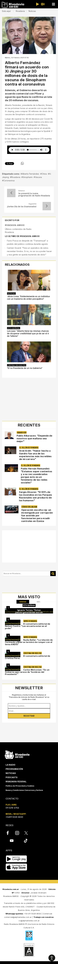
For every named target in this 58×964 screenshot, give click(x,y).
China (44, 174)
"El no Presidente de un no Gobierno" (24, 368)
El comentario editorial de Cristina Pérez (27, 657)
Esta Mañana (14, 328)
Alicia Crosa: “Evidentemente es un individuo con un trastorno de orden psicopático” (28, 297)
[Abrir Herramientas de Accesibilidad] (51, 958)
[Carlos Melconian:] (12, 668)
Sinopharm (28, 177)
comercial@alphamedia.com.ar (18, 917)
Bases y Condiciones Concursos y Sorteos (24, 790)
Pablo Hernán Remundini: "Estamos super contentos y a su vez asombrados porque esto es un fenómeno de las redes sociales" (36, 475)
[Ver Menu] (53, 4)
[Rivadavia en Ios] (16, 867)
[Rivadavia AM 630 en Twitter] (28, 833)
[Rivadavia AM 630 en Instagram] (18, 833)
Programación (14, 769)
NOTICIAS (11, 293)
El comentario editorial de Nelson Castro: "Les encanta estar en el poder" (27, 626)
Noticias (11, 773)
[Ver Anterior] (11, 193)
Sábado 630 (21, 432)
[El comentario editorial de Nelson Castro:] (12, 622)
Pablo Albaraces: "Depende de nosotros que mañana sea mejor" (34, 438)
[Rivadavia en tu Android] (16, 859)
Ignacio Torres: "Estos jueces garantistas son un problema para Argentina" (29, 612)
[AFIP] (29, 935)
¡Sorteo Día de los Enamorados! (21, 206)
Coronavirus (9, 180)
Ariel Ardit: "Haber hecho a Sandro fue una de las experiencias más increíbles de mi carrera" (35, 455)
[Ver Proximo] (47, 206)
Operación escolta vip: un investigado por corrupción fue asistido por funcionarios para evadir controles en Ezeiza (37, 515)
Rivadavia (15, 177)
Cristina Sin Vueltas (17, 365)
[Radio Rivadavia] (17, 754)
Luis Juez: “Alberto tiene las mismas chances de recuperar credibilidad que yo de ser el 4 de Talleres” (28, 333)
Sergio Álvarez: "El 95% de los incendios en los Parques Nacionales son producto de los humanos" (35, 496)
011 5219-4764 (12, 808)
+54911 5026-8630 (14, 817)
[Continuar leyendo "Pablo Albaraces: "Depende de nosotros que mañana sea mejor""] (9, 435)
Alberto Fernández (30, 174)
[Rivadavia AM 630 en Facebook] (9, 833)
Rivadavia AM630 (15, 225)
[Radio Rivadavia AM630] (13, 5)
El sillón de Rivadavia (28, 447)
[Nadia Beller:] (12, 638)
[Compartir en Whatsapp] (22, 163)
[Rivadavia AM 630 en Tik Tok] (26, 840)
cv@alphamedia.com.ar (29, 920)
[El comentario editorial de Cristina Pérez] (12, 654)
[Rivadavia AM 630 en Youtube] (12, 840)
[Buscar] (53, 573)
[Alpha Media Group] (29, 950)
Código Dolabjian (29, 506)
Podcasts (11, 777)
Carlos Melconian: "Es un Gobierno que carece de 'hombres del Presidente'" (27, 672)
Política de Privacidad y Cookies (20, 786)
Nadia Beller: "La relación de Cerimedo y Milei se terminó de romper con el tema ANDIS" (29, 642)
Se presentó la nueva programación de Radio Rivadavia (34, 194)
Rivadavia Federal (16, 781)
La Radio (10, 765)
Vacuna (38, 177)
